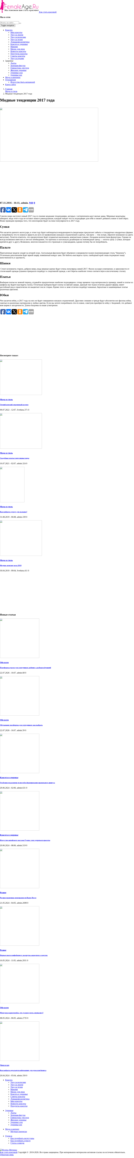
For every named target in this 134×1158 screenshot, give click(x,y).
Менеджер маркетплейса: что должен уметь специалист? (21, 1013)
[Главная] (19, 12)
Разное (3, 892)
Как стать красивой (48, 12)
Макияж (14, 46)
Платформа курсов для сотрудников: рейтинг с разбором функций (25, 668)
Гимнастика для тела (19, 68)
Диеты (13, 63)
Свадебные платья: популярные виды (14, 458)
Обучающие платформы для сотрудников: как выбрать (21, 725)
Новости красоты (18, 51)
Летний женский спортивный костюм (14, 405)
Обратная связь (7, 1155)
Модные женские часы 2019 (10, 565)
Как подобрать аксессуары (22, 1138)
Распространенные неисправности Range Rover (18, 898)
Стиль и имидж (17, 1143)
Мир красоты (16, 32)
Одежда (8, 1136)
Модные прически (18, 1131)
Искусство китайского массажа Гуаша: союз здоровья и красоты (25, 840)
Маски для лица (17, 49)
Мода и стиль (6, 399)
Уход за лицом (16, 35)
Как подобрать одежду (20, 1141)
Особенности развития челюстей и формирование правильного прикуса (27, 783)
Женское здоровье (18, 70)
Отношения (10, 80)
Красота (8, 30)
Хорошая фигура (17, 65)
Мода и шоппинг (13, 77)
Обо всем (4, 662)
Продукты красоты (18, 54)
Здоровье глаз (16, 73)
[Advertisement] (67, 180)
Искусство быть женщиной (22, 82)
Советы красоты (17, 56)
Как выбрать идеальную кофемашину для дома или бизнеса (23, 1070)
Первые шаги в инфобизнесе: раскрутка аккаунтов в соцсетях (24, 955)
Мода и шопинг (12, 1129)
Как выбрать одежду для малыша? (13, 512)
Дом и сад (4, 1065)
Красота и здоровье (19, 44)
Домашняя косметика (19, 42)
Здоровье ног (16, 75)
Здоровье (9, 1110)
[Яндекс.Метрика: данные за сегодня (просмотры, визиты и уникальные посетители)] (8, 1150)
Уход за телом (16, 39)
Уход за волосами (18, 37)
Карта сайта (10, 84)
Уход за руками (17, 58)
